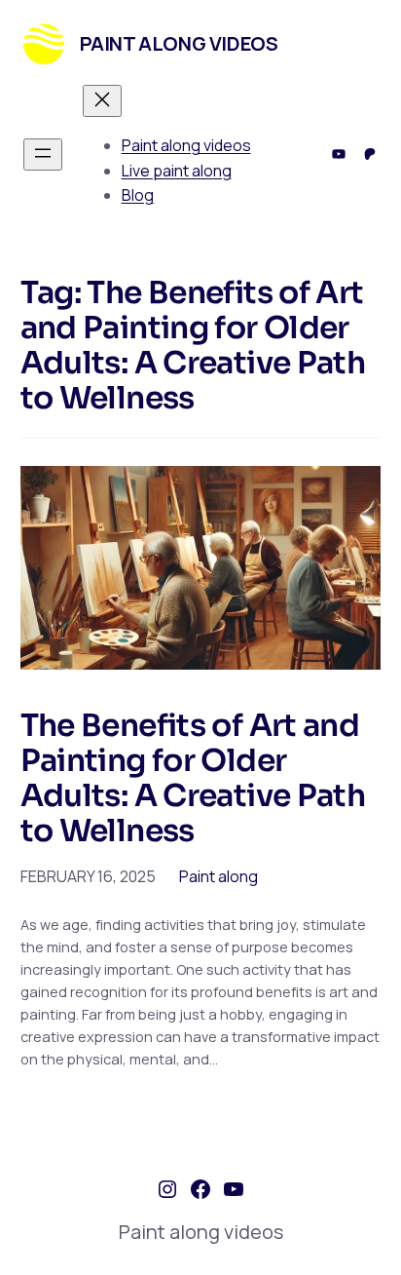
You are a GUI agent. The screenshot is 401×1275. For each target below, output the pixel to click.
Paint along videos (179, 43)
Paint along (218, 876)
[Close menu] (102, 101)
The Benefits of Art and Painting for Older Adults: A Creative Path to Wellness (193, 779)
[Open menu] (42, 154)
